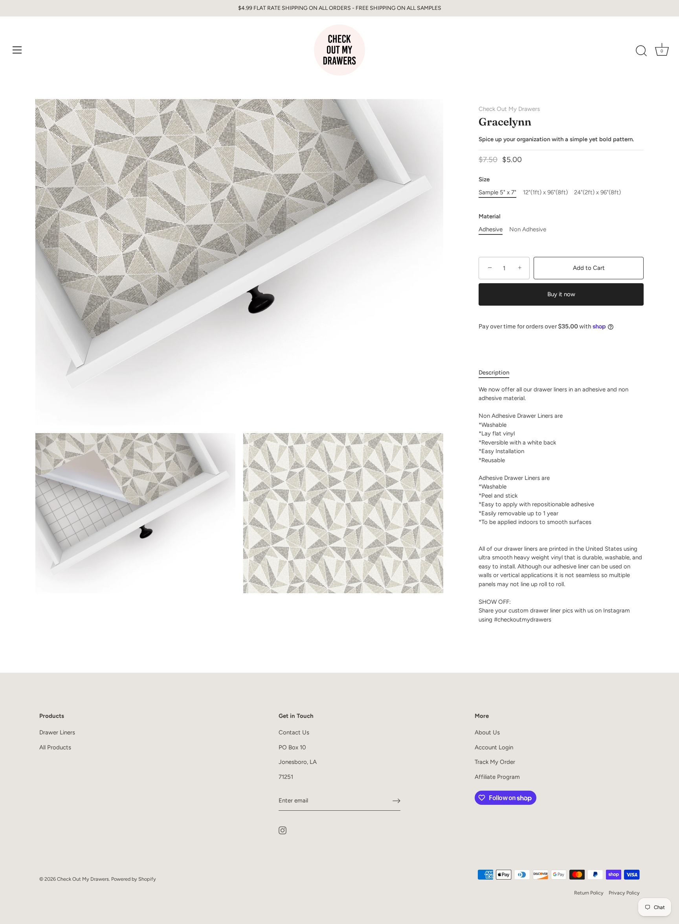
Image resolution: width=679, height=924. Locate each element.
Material (490, 216)
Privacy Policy (624, 893)
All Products (55, 747)
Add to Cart (589, 267)
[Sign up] (396, 801)
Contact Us (294, 732)
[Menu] (17, 50)
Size (484, 179)
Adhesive (491, 229)
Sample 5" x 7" (497, 192)
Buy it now (561, 294)
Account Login (494, 747)
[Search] (641, 51)
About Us (487, 732)
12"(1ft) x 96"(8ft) (545, 192)
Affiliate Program (497, 776)
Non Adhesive (527, 229)
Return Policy (589, 893)
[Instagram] (282, 830)
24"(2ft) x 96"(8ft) (597, 192)
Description (494, 372)
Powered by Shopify (133, 879)
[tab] (498, 372)
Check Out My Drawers (509, 109)
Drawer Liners (57, 732)
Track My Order (495, 761)
